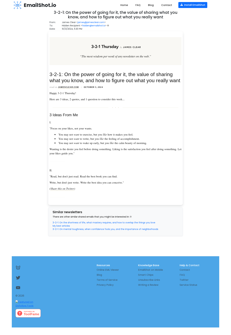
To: (51, 25)
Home (124, 5)
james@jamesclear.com (91, 22)
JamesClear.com (68, 87)
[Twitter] (33, 277)
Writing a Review (148, 285)
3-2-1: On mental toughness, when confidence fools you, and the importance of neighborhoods (105, 229)
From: (53, 22)
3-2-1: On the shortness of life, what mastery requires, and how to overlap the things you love (104, 222)
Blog (151, 5)
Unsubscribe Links (149, 280)
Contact (166, 5)
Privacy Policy (105, 285)
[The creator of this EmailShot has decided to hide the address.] (108, 25)
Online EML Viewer (108, 270)
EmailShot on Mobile (150, 270)
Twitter (184, 280)
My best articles (61, 225)
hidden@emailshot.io (93, 25)
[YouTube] (33, 287)
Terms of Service (107, 280)
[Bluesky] (33, 267)
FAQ (137, 5)
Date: (52, 28)
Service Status (188, 285)
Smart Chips (145, 275)
